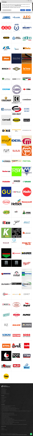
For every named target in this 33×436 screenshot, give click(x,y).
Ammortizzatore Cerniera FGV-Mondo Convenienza (9, 409)
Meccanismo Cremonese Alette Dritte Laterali (8, 419)
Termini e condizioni (4, 429)
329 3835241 (4, 392)
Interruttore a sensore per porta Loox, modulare (8, 405)
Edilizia (3, 399)
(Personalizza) (21, 434)
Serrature (3, 398)
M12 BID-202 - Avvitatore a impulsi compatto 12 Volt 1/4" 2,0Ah (10, 422)
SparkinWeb (25, 434)
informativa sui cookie (18, 5)
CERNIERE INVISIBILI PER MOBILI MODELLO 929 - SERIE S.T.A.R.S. (10, 408)
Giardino (3, 402)
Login (2, 427)
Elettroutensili (4, 400)
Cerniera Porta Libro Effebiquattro (6, 406)
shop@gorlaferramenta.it (6, 393)
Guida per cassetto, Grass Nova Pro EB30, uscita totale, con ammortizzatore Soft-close (14, 420)
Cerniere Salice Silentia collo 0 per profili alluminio (9, 407)
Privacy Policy (14, 434)
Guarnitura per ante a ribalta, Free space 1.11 (8, 421)
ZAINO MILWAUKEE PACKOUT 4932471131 (7, 423)
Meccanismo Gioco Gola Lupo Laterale (7, 418)
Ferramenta (3, 401)
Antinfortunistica (4, 397)
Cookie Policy (17, 434)
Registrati (3, 428)
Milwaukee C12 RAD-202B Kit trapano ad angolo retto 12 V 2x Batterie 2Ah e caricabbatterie (14, 424)
